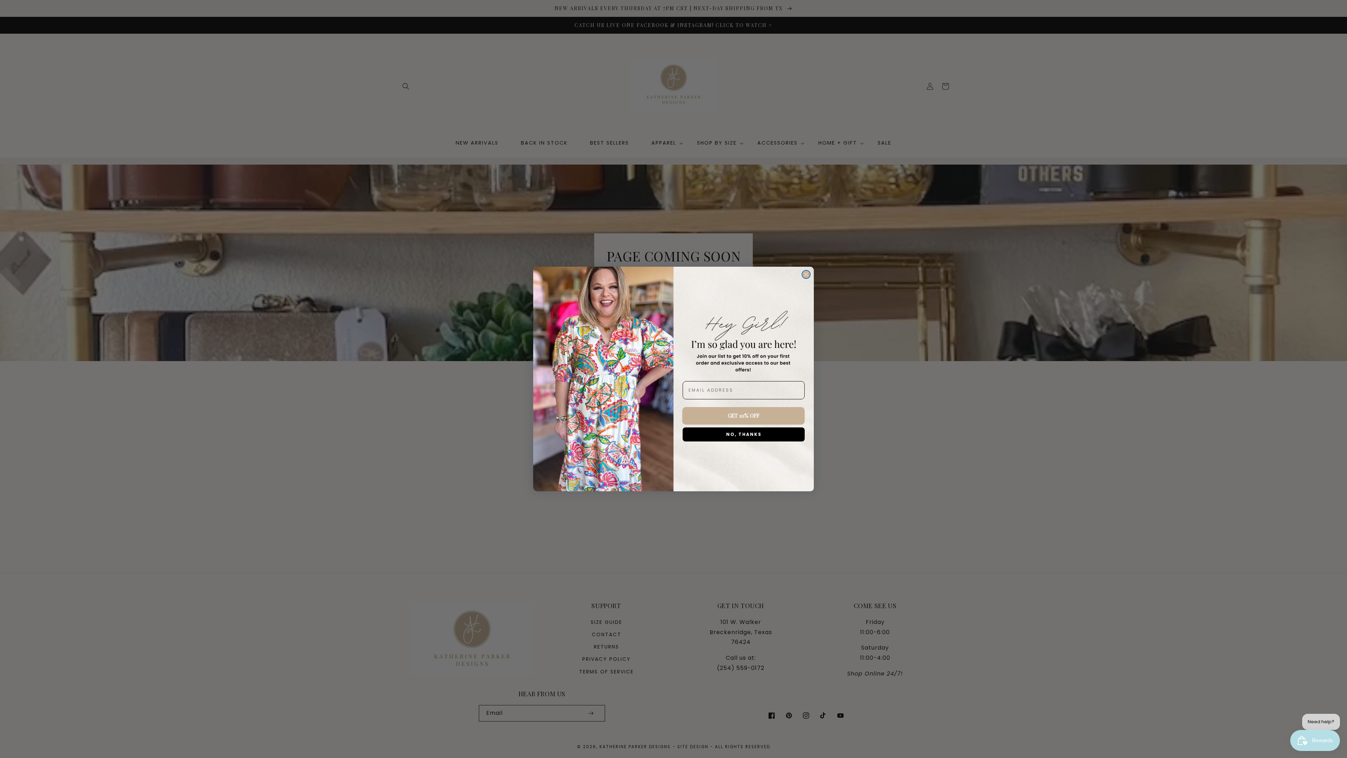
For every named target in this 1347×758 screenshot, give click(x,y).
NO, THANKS (744, 434)
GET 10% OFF (743, 415)
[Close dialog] (806, 274)
